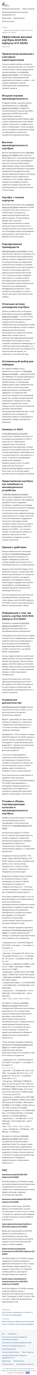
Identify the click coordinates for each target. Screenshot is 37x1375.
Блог (3, 1334)
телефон (5, 296)
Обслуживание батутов (24, 1364)
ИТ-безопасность (8, 21)
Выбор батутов (18, 18)
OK (28, 1373)
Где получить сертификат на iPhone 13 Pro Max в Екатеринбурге (17, 1312)
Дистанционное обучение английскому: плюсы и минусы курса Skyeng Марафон (18, 1321)
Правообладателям (9, 1349)
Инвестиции (6, 18)
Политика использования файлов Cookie (17, 1343)
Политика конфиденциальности (13, 1346)
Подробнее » (12, 1334)
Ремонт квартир (28, 9)
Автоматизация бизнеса (11, 9)
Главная (4, 27)
